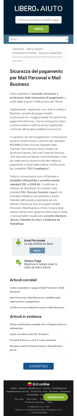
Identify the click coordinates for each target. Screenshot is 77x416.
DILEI (45, 392)
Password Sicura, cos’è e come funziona (33, 340)
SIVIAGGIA (53, 392)
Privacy (43, 399)
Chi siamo (19, 399)
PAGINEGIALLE (34, 388)
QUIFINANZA (65, 392)
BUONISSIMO (33, 395)
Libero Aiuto (18, 49)
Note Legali (32, 399)
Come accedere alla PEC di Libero (29, 334)
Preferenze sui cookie (34, 402)
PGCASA (46, 388)
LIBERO (13, 388)
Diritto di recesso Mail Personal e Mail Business (37, 307)
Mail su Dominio (35, 49)
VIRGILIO (22, 388)
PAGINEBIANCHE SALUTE (17, 392)
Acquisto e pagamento (50, 53)
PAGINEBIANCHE (59, 388)
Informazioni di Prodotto (24, 53)
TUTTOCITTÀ (35, 392)
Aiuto (50, 402)
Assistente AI (55, 397)
